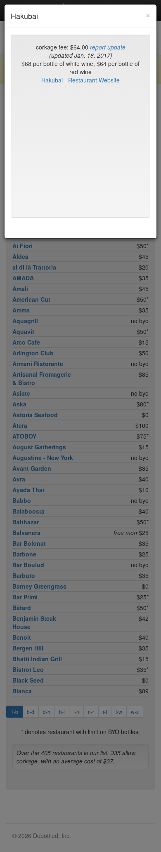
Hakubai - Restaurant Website (80, 80)
